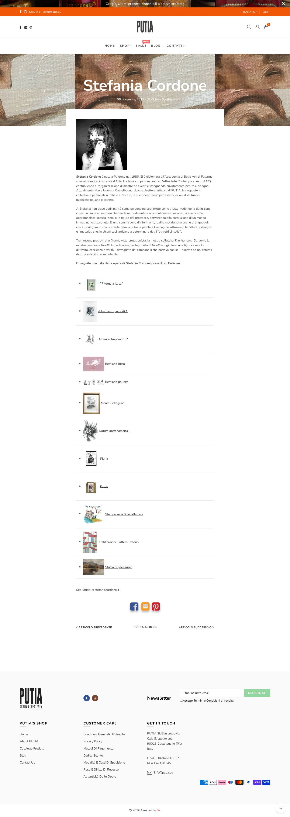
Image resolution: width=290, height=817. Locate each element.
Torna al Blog (145, 627)
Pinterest (156, 606)
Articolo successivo (195, 627)
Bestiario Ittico (115, 364)
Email (145, 606)
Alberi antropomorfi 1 (113, 311)
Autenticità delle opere (99, 776)
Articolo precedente (95, 627)
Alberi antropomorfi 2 (113, 339)
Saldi (142, 44)
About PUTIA (29, 741)
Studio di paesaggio (118, 567)
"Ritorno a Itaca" (111, 283)
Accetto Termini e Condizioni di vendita (208, 701)
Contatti (175, 46)
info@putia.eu (163, 772)
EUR (265, 12)
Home (110, 46)
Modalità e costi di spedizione (104, 762)
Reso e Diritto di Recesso (101, 769)
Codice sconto (93, 755)
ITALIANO (249, 12)
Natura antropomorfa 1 (115, 430)
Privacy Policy (92, 741)
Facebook (134, 606)
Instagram (95, 698)
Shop (125, 46)
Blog (155, 46)
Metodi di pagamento (98, 748)
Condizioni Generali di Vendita (104, 734)
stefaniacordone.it (107, 590)
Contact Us (27, 762)
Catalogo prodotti (32, 748)
